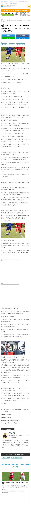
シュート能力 (19, 491)
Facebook (22, 35)
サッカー (5, 44)
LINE (8, 38)
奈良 (23, 491)
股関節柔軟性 (5, 492)
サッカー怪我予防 (21, 44)
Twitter (8, 35)
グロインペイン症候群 (7, 491)
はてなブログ (22, 38)
